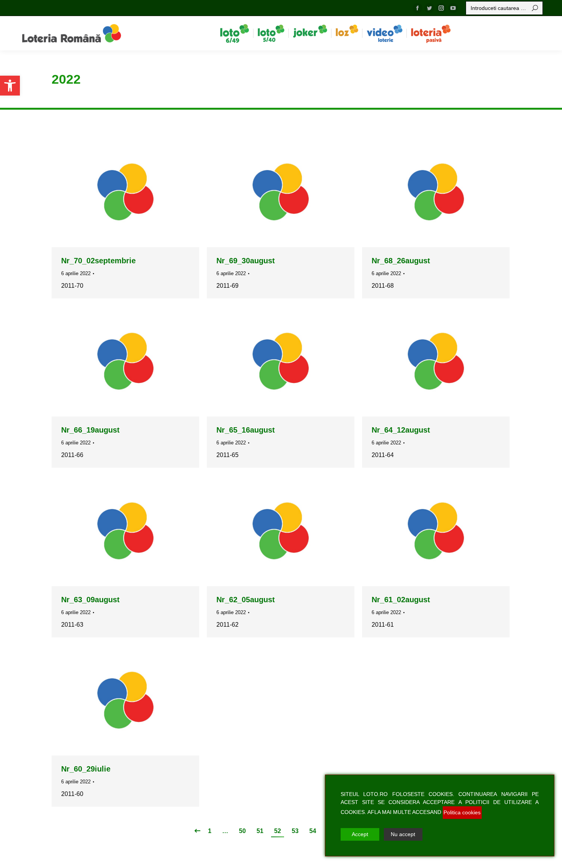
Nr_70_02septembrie (98, 260)
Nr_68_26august (401, 260)
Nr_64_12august (401, 430)
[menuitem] (234, 33)
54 (312, 831)
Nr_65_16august (245, 430)
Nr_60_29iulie (85, 769)
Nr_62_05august (245, 599)
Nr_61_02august (401, 599)
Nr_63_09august (90, 599)
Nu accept (403, 834)
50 (242, 831)
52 (277, 831)
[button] (10, 86)
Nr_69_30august (245, 260)
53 (295, 831)
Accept (360, 834)
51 (260, 831)
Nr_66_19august (90, 430)
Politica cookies (462, 812)
